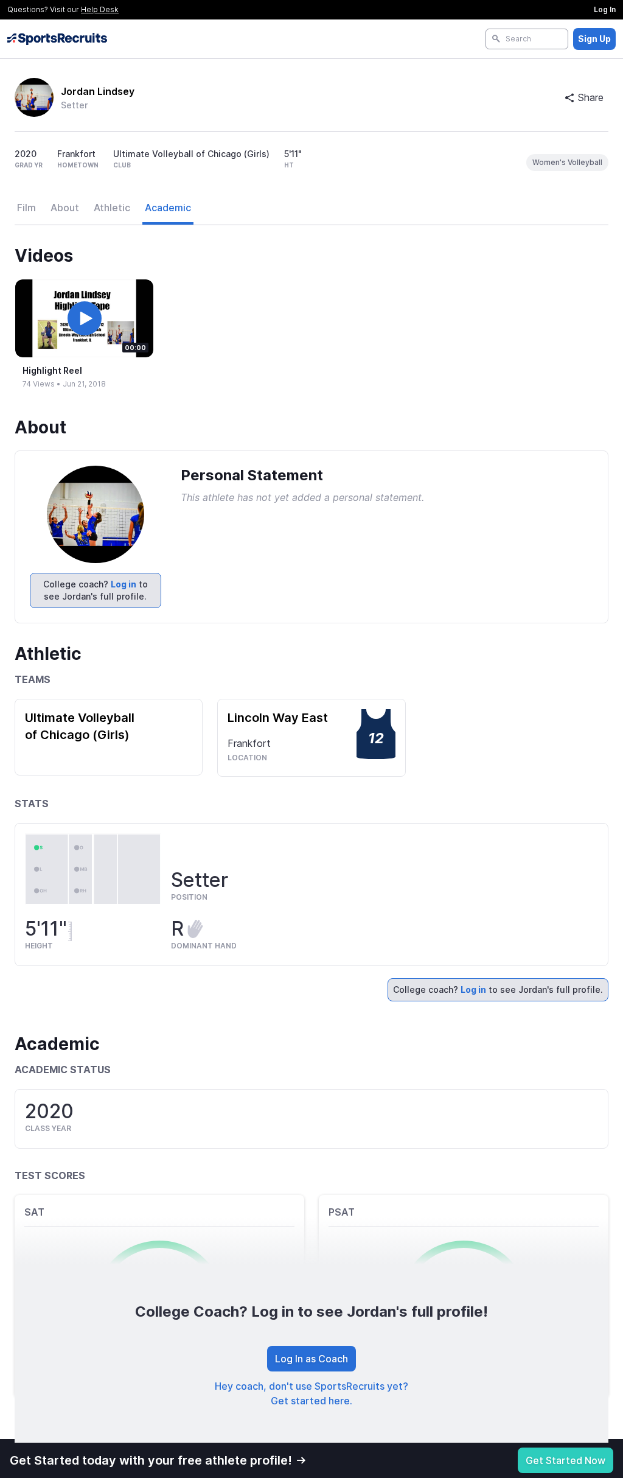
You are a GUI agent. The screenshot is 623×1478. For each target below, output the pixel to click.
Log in (123, 584)
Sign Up (594, 38)
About (64, 207)
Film (26, 207)
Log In (605, 9)
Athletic (112, 207)
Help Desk (100, 9)
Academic (168, 207)
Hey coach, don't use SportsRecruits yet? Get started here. (311, 1393)
